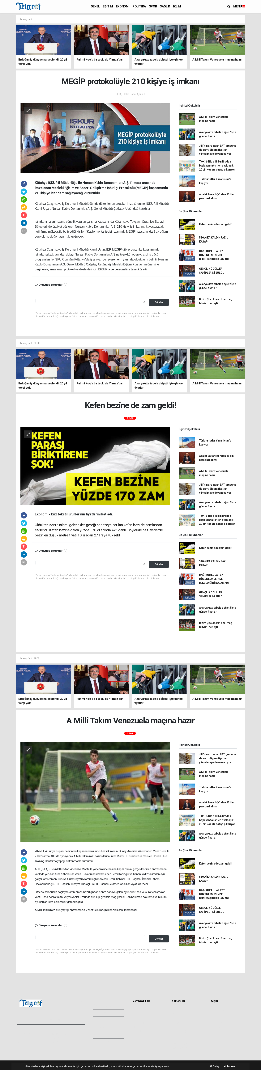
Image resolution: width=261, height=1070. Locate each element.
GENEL (95, 6)
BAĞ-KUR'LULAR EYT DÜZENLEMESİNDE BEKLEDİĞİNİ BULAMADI (214, 255)
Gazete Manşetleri (184, 1047)
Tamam (231, 1066)
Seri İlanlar (179, 1039)
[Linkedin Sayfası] (46, 1020)
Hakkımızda (25, 1033)
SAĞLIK (165, 6)
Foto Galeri (106, 1005)
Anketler (217, 1014)
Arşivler (104, 1027)
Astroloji (217, 1026)
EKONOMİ (122, 6)
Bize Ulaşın (105, 1041)
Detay (216, 1066)
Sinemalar (179, 1035)
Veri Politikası (25, 1042)
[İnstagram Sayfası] (33, 1020)
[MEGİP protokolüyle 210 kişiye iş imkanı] (95, 137)
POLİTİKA (139, 6)
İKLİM (177, 6)
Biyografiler (219, 1018)
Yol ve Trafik (180, 1014)
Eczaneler (179, 1022)
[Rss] (53, 1020)
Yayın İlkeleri (25, 1037)
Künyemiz (105, 1034)
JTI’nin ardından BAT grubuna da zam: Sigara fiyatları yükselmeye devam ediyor (217, 149)
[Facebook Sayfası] (19, 1020)
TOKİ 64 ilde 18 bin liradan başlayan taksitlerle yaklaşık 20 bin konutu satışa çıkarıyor (217, 165)
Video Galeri (107, 1012)
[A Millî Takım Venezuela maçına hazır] (95, 791)
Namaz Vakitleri (182, 1018)
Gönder (159, 302)
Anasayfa (24, 19)
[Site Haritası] (60, 1020)
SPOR (153, 6)
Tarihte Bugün (181, 1031)
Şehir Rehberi (181, 1043)
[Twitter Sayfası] (26, 1020)
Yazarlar (104, 1020)
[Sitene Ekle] (66, 1020)
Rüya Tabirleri (220, 1022)
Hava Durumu (181, 1010)
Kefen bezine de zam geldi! (215, 224)
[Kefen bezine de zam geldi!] (95, 465)
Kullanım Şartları (58, 1033)
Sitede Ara (218, 1010)
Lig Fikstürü (179, 1026)
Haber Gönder (57, 1042)
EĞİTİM (108, 6)
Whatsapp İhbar (58, 1037)
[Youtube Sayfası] (39, 1020)
